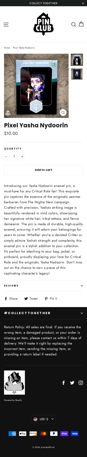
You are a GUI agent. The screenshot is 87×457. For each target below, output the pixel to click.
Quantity (13, 148)
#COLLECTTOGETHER (27, 313)
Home (7, 47)
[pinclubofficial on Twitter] (72, 382)
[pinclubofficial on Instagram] (81, 382)
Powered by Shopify (13, 400)
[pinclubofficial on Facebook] (63, 382)
